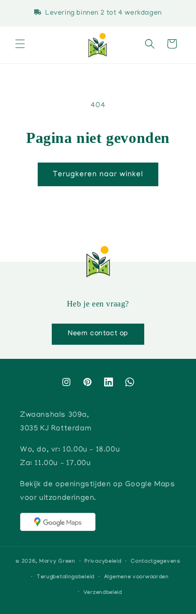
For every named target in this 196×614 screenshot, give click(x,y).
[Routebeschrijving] (57, 522)
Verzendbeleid (102, 593)
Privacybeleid (102, 562)
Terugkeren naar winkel (98, 175)
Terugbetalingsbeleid (65, 577)
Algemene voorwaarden (136, 577)
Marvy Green (57, 562)
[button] (20, 45)
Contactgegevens (155, 562)
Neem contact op (98, 334)
